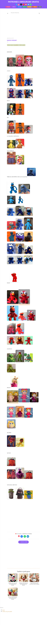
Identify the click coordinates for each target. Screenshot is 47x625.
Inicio (3, 610)
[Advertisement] (23, 27)
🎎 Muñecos (13, 6)
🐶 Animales (8, 6)
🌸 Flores (24, 6)
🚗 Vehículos (35, 6)
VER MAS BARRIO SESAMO (16, 45)
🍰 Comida (29, 6)
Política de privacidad (7, 611)
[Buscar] (39, 13)
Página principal (15, 12)
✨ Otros (39, 6)
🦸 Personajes (19, 6)
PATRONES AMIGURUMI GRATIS (23, 2)
